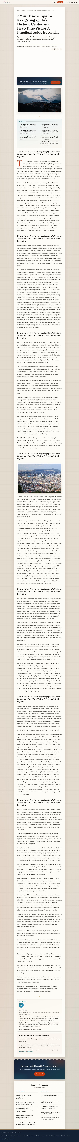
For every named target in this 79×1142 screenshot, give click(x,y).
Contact (39, 1029)
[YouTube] (72, 2)
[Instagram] (69, 2)
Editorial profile (22, 1029)
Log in (54, 2)
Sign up (60, 2)
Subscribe (63, 1136)
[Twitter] (65, 2)
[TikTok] (76, 2)
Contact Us (19, 1136)
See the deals (55, 82)
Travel (23, 10)
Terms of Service (36, 1136)
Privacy (53, 1136)
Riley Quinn (21, 46)
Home (18, 10)
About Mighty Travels (31, 1029)
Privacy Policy (27, 1136)
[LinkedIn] (74, 2)
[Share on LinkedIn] (58, 49)
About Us (13, 1136)
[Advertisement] (39, 64)
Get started (39, 1074)
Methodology (30, 1051)
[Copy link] (60, 49)
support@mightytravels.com (8, 1139)
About (20, 1051)
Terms (57, 1136)
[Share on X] (52, 49)
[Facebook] (67, 2)
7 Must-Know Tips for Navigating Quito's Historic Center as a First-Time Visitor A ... (28, 126)
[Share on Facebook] (55, 49)
